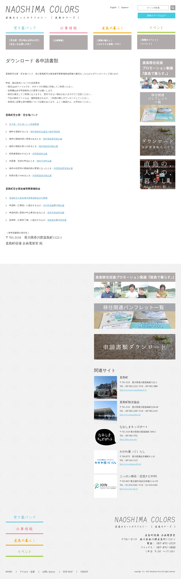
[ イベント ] (146, 44)
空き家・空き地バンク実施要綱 (24, 124)
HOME (9, 572)
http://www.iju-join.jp (129, 489)
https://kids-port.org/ (128, 439)
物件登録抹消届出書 (48, 146)
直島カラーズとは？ (156, 15)
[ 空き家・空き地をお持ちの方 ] (24, 40)
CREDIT (84, 572)
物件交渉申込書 (44, 161)
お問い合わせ (48, 572)
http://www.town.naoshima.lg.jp (133, 390)
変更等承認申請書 (55, 212)
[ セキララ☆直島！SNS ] (108, 44)
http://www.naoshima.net (130, 414)
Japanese (125, 7)
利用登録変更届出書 (63, 168)
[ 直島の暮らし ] (104, 40)
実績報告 (51, 220)
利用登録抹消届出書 (42, 175)
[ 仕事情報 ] (58, 40)
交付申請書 (48, 205)
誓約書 (61, 205)
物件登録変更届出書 (52, 139)
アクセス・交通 (27, 572)
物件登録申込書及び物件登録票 (45, 131)
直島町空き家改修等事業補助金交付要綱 (28, 198)
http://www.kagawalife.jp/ (130, 464)
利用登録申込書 (40, 153)
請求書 (63, 220)
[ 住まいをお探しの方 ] (20, 44)
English (113, 7)
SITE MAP (68, 572)
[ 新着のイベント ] (149, 40)
